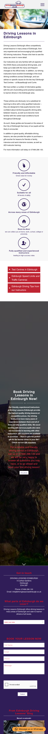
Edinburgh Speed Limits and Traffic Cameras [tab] (26, 277)
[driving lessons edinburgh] (20, 4)
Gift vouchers (30, 442)
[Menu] (41, 4)
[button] (29, 729)
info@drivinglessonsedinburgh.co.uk (26, 591)
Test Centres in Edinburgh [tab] (24, 269)
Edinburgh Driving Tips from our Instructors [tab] (25, 288)
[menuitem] (41, 4)
